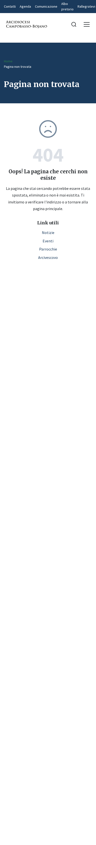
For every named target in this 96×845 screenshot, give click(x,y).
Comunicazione (46, 6)
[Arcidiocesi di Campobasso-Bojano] (26, 24)
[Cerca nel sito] (73, 24)
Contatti (10, 6)
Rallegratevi (86, 6)
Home (8, 61)
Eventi (48, 240)
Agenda (25, 6)
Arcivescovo (48, 257)
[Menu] (86, 24)
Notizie (48, 232)
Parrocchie (48, 249)
